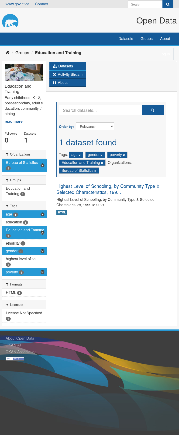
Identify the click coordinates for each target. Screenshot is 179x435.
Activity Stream (70, 74)
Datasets (125, 38)
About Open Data (20, 338)
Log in (165, 53)
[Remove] (80, 155)
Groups (147, 38)
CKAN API (14, 345)
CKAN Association (21, 351)
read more (14, 121)
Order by (66, 126)
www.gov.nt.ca (17, 4)
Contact (41, 4)
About (165, 38)
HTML (62, 212)
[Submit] (167, 4)
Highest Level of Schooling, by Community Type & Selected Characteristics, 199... (107, 189)
